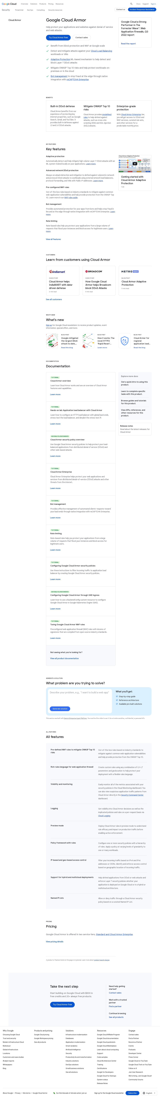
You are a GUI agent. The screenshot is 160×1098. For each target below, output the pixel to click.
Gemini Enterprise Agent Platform (75, 718)
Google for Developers (105, 1072)
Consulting (41, 10)
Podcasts (132, 1050)
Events (131, 1046)
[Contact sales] (82, 37)
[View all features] (53, 239)
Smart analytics (71, 1046)
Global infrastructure (10, 1050)
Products (42, 4)
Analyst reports (8, 1061)
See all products (116, 1017)
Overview (24, 4)
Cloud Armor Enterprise (131, 114)
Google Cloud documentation (108, 1038)
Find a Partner (134, 1038)
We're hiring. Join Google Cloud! (140, 1076)
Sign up (49, 325)
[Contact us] (120, 9)
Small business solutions (75, 1068)
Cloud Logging (104, 816)
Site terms (26, 1093)
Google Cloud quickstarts (106, 1042)
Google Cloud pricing (41, 1035)
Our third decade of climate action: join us (71, 1093)
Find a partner (115, 1006)
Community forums (136, 1080)
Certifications (102, 1068)
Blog (4, 1068)
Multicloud (6, 1046)
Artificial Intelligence (73, 1050)
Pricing (50, 4)
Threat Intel (19, 10)
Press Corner (133, 1057)
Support (146, 4)
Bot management (59, 76)
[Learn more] (55, 394)
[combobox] (149, 1093)
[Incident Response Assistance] (142, 9)
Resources (59, 4)
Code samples (102, 1057)
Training (100, 1065)
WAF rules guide (71, 197)
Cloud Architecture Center (106, 1061)
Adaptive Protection (60, 59)
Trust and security (9, 1038)
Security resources (55, 10)
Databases (70, 1038)
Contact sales (115, 993)
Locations (6, 1053)
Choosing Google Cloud (11, 1035)
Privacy (17, 1093)
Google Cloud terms (40, 1093)
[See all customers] (54, 299)
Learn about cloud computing (108, 1050)
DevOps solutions (72, 1065)
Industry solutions (72, 1061)
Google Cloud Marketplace (106, 1046)
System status (102, 1080)
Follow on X (133, 1068)
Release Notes (102, 1083)
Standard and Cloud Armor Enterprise (114, 934)
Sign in (153, 4)
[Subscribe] (132, 1093)
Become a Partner (135, 1042)
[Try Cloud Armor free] (58, 37)
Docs (138, 4)
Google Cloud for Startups (106, 1076)
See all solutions (72, 1072)
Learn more (91, 164)
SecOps (30, 10)
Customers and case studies (13, 1057)
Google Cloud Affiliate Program (108, 1035)
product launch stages (101, 960)
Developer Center (135, 1053)
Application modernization (75, 1042)
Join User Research (136, 1072)
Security (69, 1053)
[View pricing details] (55, 942)
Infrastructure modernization (76, 1035)
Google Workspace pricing (43, 1038)
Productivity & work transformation (79, 1057)
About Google (8, 1093)
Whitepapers (7, 1065)
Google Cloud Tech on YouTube (140, 1065)
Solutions (33, 4)
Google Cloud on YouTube (138, 1061)
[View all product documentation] (64, 658)
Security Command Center (132, 795)
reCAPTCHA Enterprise (78, 79)
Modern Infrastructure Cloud (13, 1042)
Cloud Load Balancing (101, 51)
